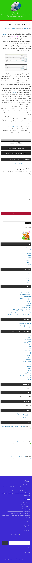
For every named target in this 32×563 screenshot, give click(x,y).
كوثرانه (29, 379)
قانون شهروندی (27, 305)
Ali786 (29, 363)
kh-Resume (29, 262)
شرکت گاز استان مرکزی (25, 298)
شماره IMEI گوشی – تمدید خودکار (23, 415)
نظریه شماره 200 (26, 502)
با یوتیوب (29, 274)
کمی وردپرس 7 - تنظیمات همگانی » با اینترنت (18, 163)
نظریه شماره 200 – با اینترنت (23, 484)
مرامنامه (29, 253)
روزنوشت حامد (28, 339)
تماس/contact (28, 260)
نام (30, 193)
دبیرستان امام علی (27, 290)
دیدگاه (29, 174)
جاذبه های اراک (28, 374)
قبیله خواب (28, 359)
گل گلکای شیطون (27, 377)
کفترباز (29, 364)
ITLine (29, 368)
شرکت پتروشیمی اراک (26, 296)
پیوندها (30, 258)
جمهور (30, 348)
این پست (14, 92)
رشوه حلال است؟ (26, 508)
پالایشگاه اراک (28, 303)
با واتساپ (29, 282)
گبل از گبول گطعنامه (26, 417)
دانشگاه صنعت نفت (27, 299)
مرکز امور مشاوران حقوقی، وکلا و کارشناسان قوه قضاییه (18, 314)
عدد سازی (13, 490)
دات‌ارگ (12, 126)
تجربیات (29, 255)
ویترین (29, 257)
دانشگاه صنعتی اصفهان (26, 292)
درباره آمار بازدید (26, 526)
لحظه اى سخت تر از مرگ (24, 504)
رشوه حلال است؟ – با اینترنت (23, 486)
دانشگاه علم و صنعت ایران (25, 294)
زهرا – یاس (28, 344)
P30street (29, 355)
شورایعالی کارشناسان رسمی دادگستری (22, 310)
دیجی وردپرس (8, 558)
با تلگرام (29, 276)
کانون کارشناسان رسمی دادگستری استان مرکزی (20, 312)
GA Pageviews (27, 530)
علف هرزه (29, 353)
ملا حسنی (29, 372)
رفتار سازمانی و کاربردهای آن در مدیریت (22, 375)
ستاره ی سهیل (28, 350)
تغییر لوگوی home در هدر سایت (23, 506)
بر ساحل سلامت (27, 352)
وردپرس (7, 28)
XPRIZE (29, 357)
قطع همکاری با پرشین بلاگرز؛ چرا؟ (16, 153)
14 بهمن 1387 (14, 28)
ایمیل (29, 199)
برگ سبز (29, 251)
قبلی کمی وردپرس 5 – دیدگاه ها (16, 148)
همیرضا (29, 370)
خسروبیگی (26, 28)
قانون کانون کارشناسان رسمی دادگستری (22, 309)
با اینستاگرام (28, 278)
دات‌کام (16, 126)
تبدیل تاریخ (27, 552)
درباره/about (28, 247)
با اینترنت (16, 12)
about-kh (29, 264)
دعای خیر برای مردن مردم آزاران (24, 414)
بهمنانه (29, 337)
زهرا (30, 346)
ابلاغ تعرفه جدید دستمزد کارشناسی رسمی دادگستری (18, 511)
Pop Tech (29, 366)
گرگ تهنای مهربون (27, 361)
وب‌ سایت (29, 206)
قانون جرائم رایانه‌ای (26, 307)
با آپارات (29, 280)
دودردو (29, 341)
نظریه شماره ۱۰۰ (12, 484)
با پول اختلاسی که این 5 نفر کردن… (23, 326)
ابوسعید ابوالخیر (10, 144)
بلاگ (30, 249)
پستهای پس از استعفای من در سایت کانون (20, 513)
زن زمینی (29, 335)
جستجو (28, 539)
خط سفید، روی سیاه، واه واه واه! (24, 323)
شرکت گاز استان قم (26, 301)
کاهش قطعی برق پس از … (25, 325)
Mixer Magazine (27, 342)
